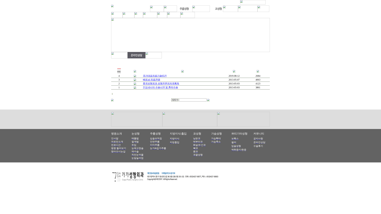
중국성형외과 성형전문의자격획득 (161, 83)
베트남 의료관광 (151, 79)
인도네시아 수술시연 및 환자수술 (160, 87)
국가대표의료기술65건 (155, 75)
